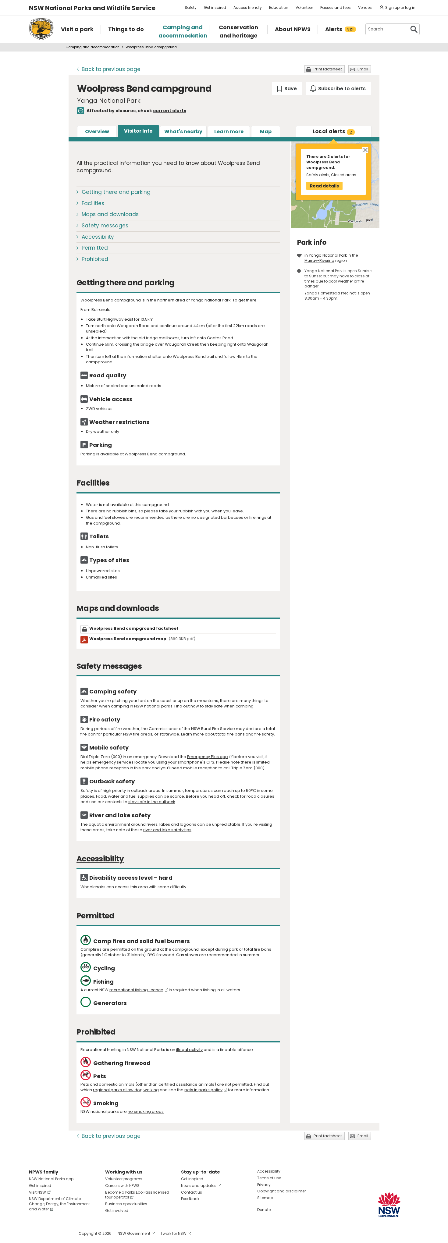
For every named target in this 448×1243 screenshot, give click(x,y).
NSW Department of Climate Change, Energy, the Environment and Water (59, 1204)
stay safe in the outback (151, 802)
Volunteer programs (123, 1178)
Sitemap (265, 1197)
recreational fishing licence (136, 990)
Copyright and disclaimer (281, 1191)
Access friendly (247, 7)
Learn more (229, 131)
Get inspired (215, 7)
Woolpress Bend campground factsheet (134, 628)
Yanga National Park (328, 255)
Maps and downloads (110, 214)
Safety (191, 7)
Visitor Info (138, 130)
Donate (264, 1209)
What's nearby (183, 131)
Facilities (93, 203)
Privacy (264, 1184)
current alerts (169, 111)
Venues (365, 7)
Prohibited (95, 259)
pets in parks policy (203, 1090)
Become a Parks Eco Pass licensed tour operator (137, 1195)
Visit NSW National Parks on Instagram (47, 1233)
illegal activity (189, 1049)
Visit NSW (37, 1192)
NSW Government (134, 1233)
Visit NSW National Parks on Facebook (34, 1233)
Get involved (116, 1210)
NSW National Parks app (51, 1178)
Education (278, 7)
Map (266, 131)
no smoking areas (146, 1111)
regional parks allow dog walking (126, 1090)
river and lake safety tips (167, 830)
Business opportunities (126, 1203)
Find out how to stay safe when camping (214, 706)
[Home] (41, 29)
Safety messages (105, 225)
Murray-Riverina (319, 260)
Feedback (190, 1198)
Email (362, 69)
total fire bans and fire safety (246, 734)
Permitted (95, 247)
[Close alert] (365, 149)
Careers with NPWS (122, 1185)
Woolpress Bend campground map (142, 639)
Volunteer (304, 7)
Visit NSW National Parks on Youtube (60, 1233)
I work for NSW (174, 1233)
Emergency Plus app (207, 757)
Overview (97, 131)
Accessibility (98, 236)
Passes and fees (335, 7)
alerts (332, 131)
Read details (324, 186)
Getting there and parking (116, 192)
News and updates (198, 1185)
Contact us (191, 1192)
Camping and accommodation (92, 47)
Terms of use (269, 1178)
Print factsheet (328, 69)
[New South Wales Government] (389, 1204)
